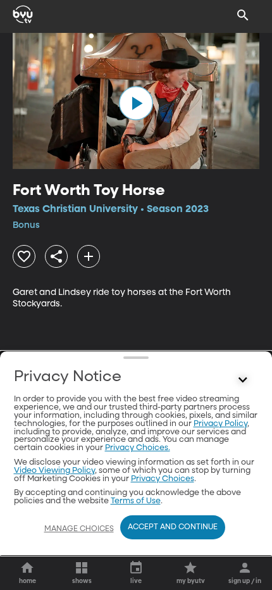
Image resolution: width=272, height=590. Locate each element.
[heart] (24, 256)
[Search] (243, 15)
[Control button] (243, 380)
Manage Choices (79, 529)
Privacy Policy (220, 424)
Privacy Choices (162, 479)
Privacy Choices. (137, 448)
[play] (136, 103)
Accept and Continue (173, 527)
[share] (56, 256)
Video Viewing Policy (54, 471)
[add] (88, 256)
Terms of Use (136, 501)
